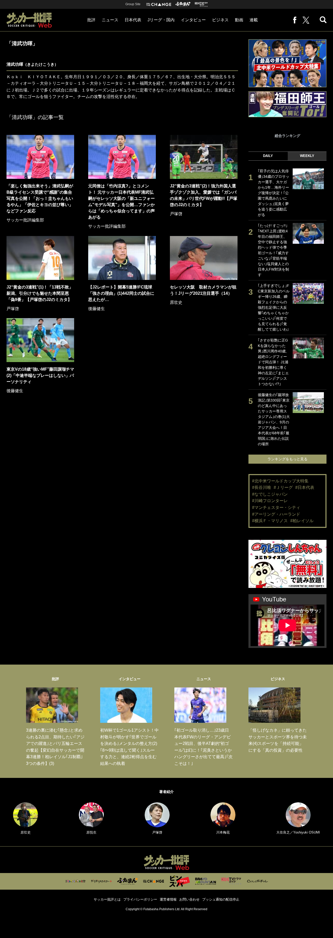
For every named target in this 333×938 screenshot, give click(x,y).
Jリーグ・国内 (161, 20)
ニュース (110, 20)
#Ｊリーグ (283, 487)
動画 (239, 20)
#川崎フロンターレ (270, 500)
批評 (91, 20)
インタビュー (193, 20)
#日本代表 (304, 487)
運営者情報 (168, 899)
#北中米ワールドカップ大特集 (280, 481)
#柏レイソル (301, 521)
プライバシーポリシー (140, 899)
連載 (253, 20)
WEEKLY (307, 156)
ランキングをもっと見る (287, 459)
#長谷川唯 (261, 487)
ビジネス (220, 20)
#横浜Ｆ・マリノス (270, 521)
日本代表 (133, 20)
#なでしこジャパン (270, 494)
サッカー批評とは (107, 899)
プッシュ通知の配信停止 (220, 899)
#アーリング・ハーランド (276, 514)
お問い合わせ (189, 899)
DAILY (268, 156)
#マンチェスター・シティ (276, 507)
